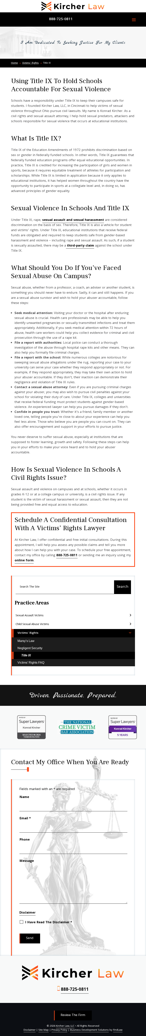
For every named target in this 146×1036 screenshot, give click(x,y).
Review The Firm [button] (73, 1015)
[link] (72, 6)
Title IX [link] (26, 655)
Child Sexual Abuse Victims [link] (32, 624)
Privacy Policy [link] (59, 1030)
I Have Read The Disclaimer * (48, 922)
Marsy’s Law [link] (25, 641)
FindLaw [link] (117, 1030)
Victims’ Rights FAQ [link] (30, 662)
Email (25, 818)
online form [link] (24, 560)
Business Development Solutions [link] (89, 1030)
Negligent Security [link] (29, 648)
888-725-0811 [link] (61, 19)
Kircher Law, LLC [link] (65, 1026)
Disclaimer (27, 912)
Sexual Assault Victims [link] (30, 615)
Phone (24, 840)
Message (26, 861)
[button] (134, 20)
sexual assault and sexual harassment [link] (73, 220)
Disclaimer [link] (30, 1030)
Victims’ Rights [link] (27, 633)
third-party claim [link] (80, 246)
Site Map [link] (43, 1030)
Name (24, 797)
